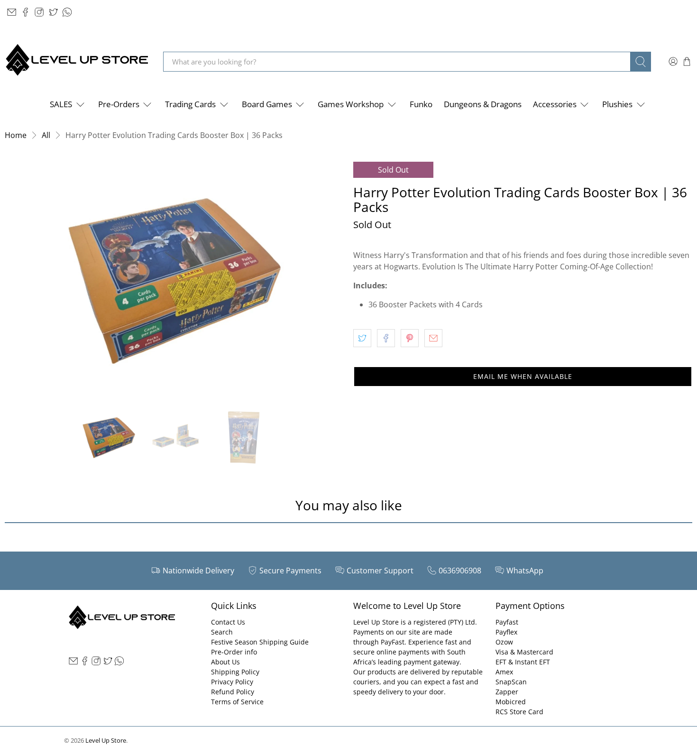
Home (16, 135)
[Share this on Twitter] (362, 338)
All (46, 135)
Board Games (267, 104)
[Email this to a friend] (433, 338)
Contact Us (228, 621)
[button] (522, 376)
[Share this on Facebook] (386, 338)
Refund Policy (232, 691)
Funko (421, 104)
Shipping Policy (235, 671)
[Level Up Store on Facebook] (25, 12)
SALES (61, 104)
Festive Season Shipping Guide (260, 641)
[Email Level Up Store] (11, 12)
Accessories (555, 104)
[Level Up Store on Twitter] (53, 12)
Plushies (617, 104)
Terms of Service (237, 701)
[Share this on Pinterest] (410, 338)
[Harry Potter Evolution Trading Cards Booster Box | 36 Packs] (174, 280)
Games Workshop (351, 104)
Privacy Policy (232, 681)
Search (222, 631)
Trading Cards (190, 104)
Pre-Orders (118, 104)
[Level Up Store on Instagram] (39, 12)
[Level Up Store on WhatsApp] (67, 12)
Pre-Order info (234, 651)
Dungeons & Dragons (483, 104)
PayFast (392, 641)
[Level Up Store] (77, 61)
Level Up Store (105, 740)
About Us (225, 661)
